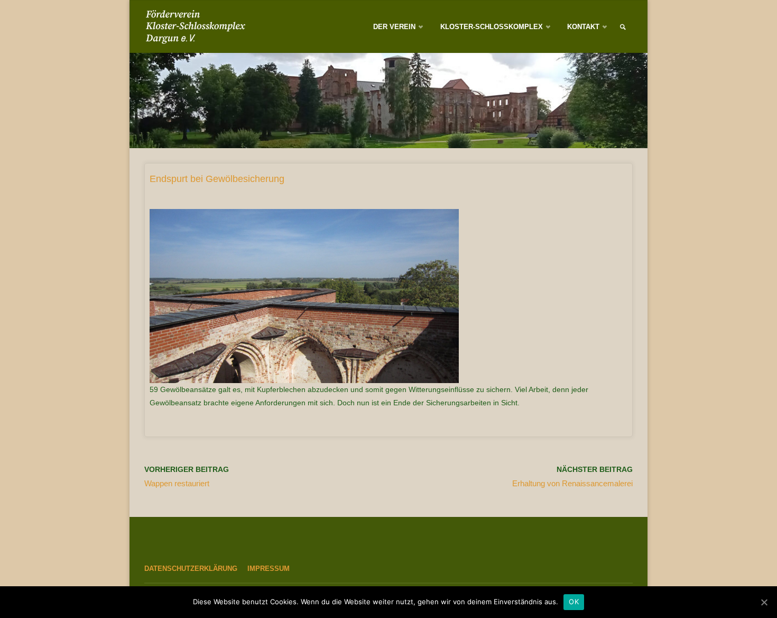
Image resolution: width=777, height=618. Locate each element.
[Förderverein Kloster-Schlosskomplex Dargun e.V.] (198, 27)
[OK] (763, 602)
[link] (622, 27)
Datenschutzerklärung (190, 568)
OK (574, 601)
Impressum (268, 568)
